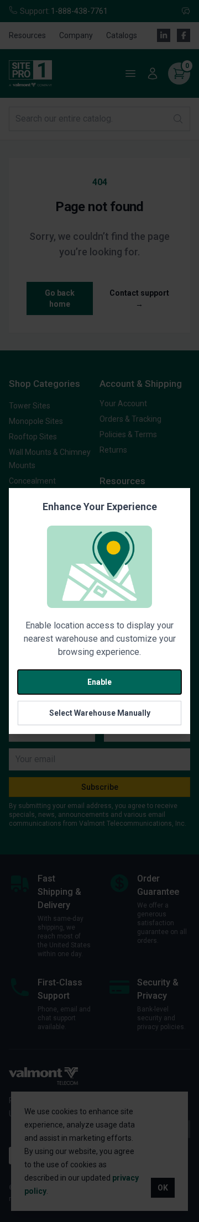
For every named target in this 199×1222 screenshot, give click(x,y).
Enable (99, 682)
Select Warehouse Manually (99, 713)
